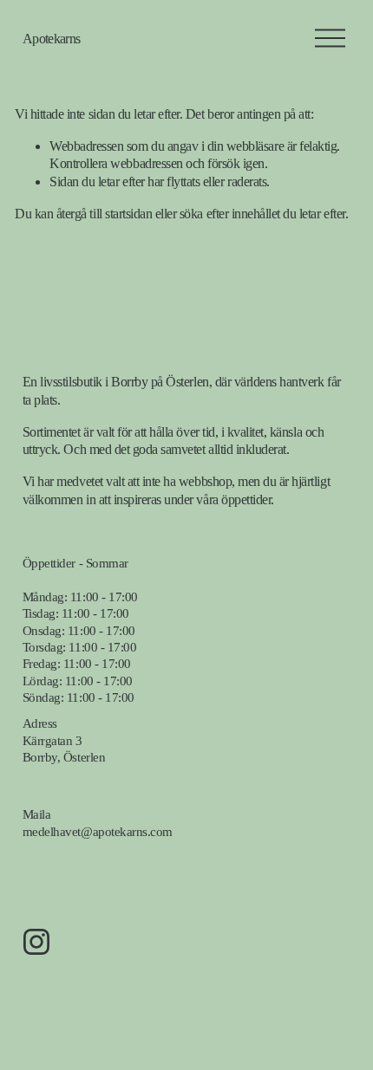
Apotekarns (52, 38)
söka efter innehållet (230, 213)
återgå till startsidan (104, 213)
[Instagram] (36, 942)
